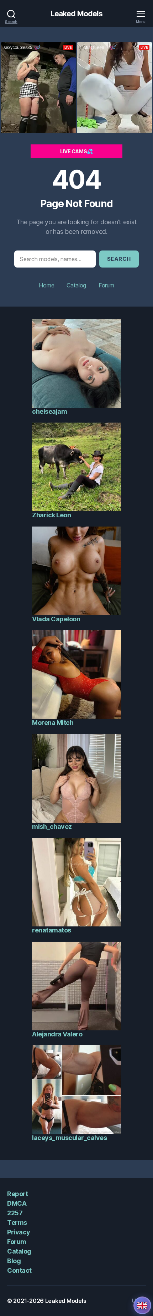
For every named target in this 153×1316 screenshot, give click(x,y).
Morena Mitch (52, 722)
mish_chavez (52, 826)
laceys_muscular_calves (69, 1137)
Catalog (76, 285)
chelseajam (49, 411)
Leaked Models (77, 13)
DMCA (16, 1203)
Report (17, 1193)
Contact (19, 1270)
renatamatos (51, 930)
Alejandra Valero (57, 1034)
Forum (106, 285)
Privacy (18, 1232)
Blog (14, 1261)
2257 (14, 1213)
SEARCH (119, 258)
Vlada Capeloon (56, 619)
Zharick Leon (51, 515)
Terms (17, 1222)
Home (46, 285)
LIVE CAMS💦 (76, 151)
